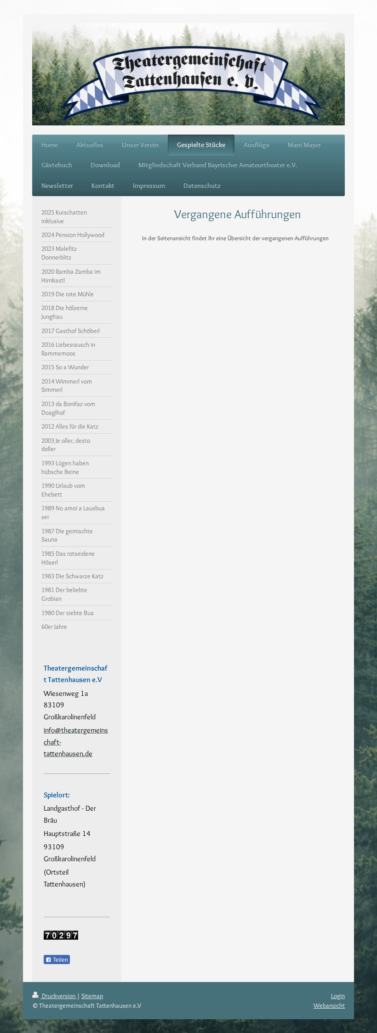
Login (338, 996)
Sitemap (92, 996)
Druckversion (58, 996)
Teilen (59, 960)
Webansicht (329, 1005)
